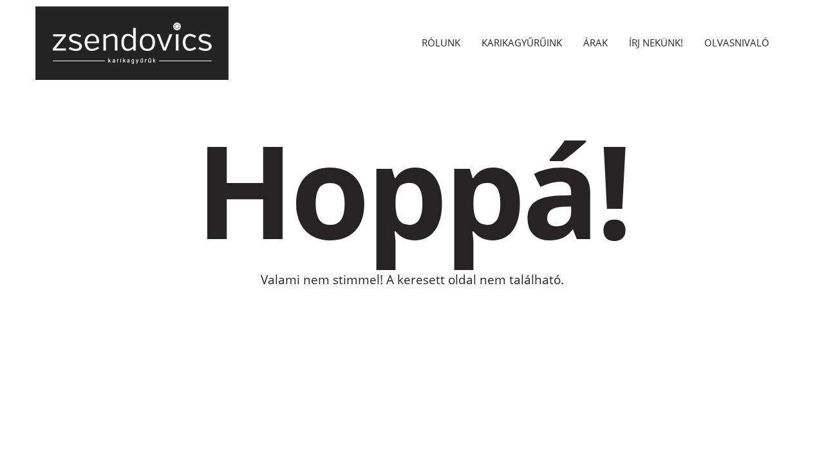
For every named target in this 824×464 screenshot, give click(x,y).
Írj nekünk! (656, 42)
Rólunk (441, 42)
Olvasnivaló (736, 42)
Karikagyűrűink (522, 42)
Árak (595, 42)
